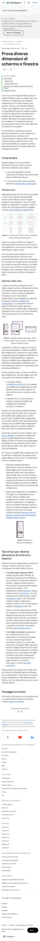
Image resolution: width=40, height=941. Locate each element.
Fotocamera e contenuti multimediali (14, 788)
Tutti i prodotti (7, 917)
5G (3, 795)
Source (4, 759)
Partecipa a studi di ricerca (11, 890)
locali (19, 599)
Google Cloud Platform (10, 914)
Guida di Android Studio (10, 857)
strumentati (10, 599)
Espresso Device (27, 512)
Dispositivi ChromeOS (9, 811)
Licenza (11, 925)
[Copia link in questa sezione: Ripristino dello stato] (24, 281)
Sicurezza (5, 755)
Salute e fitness (7, 785)
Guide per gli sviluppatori (10, 860)
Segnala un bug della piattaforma (13, 880)
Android (4, 748)
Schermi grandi (7, 804)
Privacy (4, 792)
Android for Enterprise (9, 752)
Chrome (4, 907)
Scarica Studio (7, 867)
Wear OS (5, 808)
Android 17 (5, 827)
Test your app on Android (15, 11)
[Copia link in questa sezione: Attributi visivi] (17, 190)
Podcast (4, 769)
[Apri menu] (3, 2)
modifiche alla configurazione (25, 184)
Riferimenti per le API (9, 864)
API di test (25, 593)
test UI (8, 267)
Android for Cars (7, 815)
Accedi (35, 3)
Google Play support (8, 886)
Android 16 (5, 831)
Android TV (5, 818)
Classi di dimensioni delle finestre (21, 210)
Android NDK (6, 871)
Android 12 (5, 844)
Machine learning (7, 782)
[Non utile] (26, 48)
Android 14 (5, 837)
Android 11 (5, 848)
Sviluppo (19, 41)
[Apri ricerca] (24, 2)
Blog (3, 766)
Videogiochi (6, 778)
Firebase (5, 910)
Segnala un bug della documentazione (15, 883)
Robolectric (19, 606)
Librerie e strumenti (16, 702)
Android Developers (8, 41)
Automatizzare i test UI (22, 628)
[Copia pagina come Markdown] (11, 69)
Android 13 (5, 841)
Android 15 (5, 834)
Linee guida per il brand (24, 925)
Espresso (26, 591)
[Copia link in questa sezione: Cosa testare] (19, 158)
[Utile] (22, 48)
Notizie (4, 762)
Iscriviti (33, 930)
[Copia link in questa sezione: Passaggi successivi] (28, 692)
